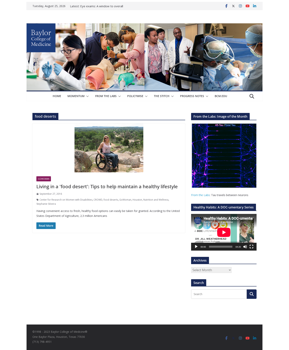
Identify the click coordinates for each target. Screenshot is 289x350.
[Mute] (245, 247)
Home (57, 96)
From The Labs (106, 96)
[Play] (196, 247)
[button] (87, 96)
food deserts (111, 199)
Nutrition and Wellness (155, 199)
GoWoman (43, 178)
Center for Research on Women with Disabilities (66, 199)
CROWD (98, 199)
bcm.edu (221, 96)
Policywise (135, 96)
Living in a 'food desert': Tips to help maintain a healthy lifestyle (107, 186)
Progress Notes (192, 96)
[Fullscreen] (251, 247)
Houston (137, 199)
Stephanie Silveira (46, 203)
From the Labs (200, 195)
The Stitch (161, 96)
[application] (224, 232)
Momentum (76, 96)
